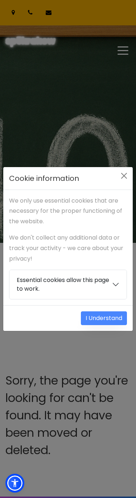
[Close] (124, 176)
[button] (14, 483)
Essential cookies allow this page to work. (63, 284)
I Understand (104, 318)
